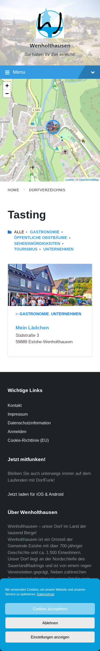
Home (13, 190)
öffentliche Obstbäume (40, 238)
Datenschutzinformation (29, 423)
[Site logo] (50, 36)
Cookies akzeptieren (50, 609)
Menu (19, 72)
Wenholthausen (50, 46)
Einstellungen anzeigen (50, 637)
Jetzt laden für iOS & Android (35, 494)
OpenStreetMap (89, 179)
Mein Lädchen (32, 327)
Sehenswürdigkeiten (37, 244)
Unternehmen (58, 249)
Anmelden (17, 431)
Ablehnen (50, 623)
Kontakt (15, 405)
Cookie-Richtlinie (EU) (28, 440)
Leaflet (69, 179)
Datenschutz (45, 594)
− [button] (7, 93)
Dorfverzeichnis (47, 190)
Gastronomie (44, 232)
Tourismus (25, 249)
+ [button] (7, 85)
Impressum (18, 414)
